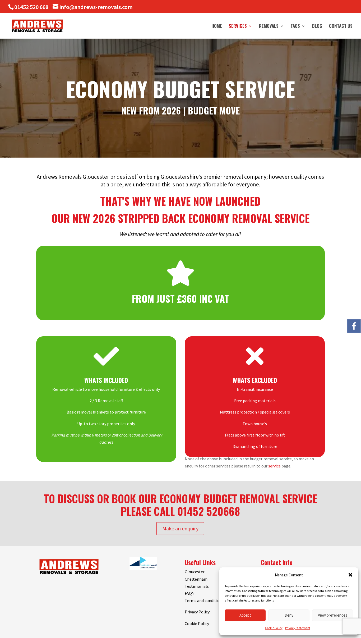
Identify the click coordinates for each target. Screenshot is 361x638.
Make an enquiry (180, 528)
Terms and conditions (204, 600)
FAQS (295, 26)
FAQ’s (190, 593)
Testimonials (197, 586)
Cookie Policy (274, 628)
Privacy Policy (197, 611)
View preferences (332, 615)
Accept (245, 615)
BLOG (317, 26)
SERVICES (238, 26)
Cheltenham (196, 579)
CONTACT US (341, 26)
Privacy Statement (297, 628)
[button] (350, 574)
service (274, 466)
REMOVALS (269, 26)
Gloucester (195, 571)
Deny (289, 615)
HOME (216, 26)
